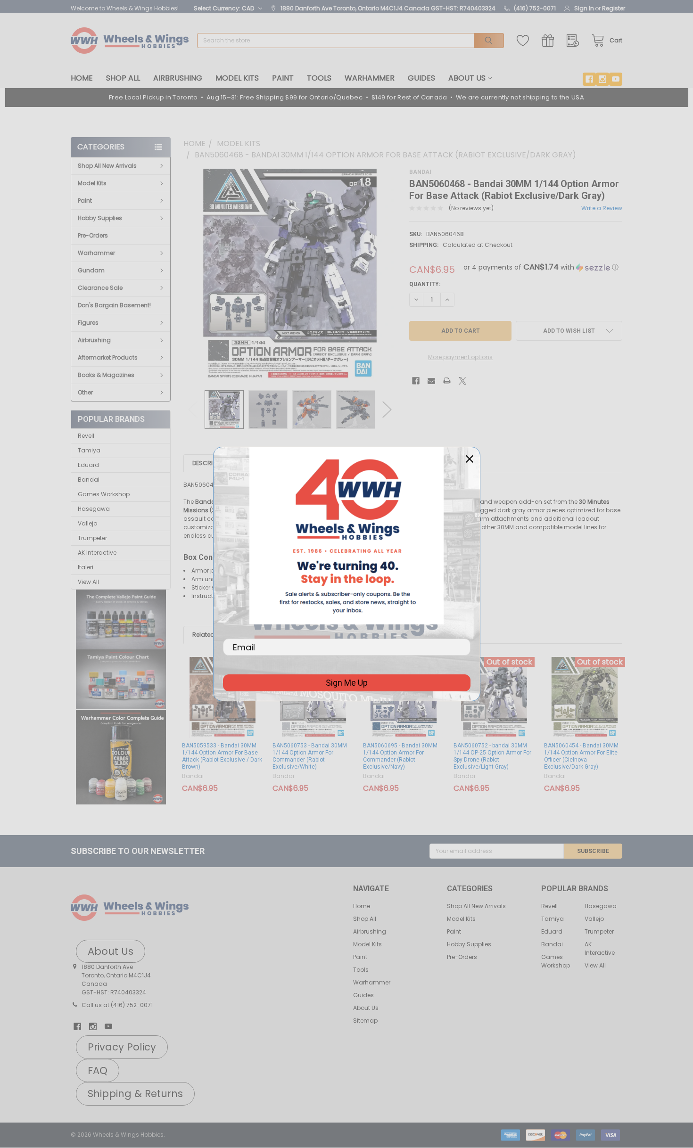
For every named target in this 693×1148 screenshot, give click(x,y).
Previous (192, 409)
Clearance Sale (100, 288)
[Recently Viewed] (574, 41)
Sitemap (365, 1021)
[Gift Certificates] (549, 41)
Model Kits (237, 78)
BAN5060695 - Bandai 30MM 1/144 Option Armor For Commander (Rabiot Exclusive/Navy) (400, 756)
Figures (88, 323)
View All (88, 582)
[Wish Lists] (524, 41)
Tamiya (89, 450)
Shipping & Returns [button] (135, 1093)
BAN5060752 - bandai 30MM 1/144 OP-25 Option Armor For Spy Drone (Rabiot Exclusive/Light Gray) (492, 756)
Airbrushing (177, 78)
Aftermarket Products (108, 357)
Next (387, 409)
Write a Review (601, 208)
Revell (86, 436)
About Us (467, 78)
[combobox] (350, 40)
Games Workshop (104, 494)
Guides (421, 78)
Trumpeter (92, 538)
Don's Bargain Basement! (114, 305)
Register (613, 8)
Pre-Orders (93, 235)
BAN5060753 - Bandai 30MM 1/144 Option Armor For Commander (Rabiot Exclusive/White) (309, 756)
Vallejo (87, 523)
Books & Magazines (106, 375)
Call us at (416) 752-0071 (117, 1005)
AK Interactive (97, 553)
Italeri (85, 567)
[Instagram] (602, 79)
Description (210, 463)
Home (82, 78)
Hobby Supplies (100, 218)
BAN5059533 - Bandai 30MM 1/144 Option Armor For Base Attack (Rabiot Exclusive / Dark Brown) (222, 756)
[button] (121, 620)
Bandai (88, 480)
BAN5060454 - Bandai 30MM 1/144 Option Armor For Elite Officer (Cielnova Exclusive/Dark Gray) (581, 756)
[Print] (447, 380)
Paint (283, 78)
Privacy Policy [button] (122, 1047)
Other (85, 392)
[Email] (431, 380)
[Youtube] (615, 79)
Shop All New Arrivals (107, 166)
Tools (319, 78)
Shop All (123, 78)
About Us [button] (110, 951)
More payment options (460, 357)
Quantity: (424, 284)
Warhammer (370, 78)
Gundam (91, 270)
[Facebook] (589, 79)
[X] (462, 380)
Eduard (88, 465)
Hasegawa (94, 509)
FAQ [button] (97, 1070)
